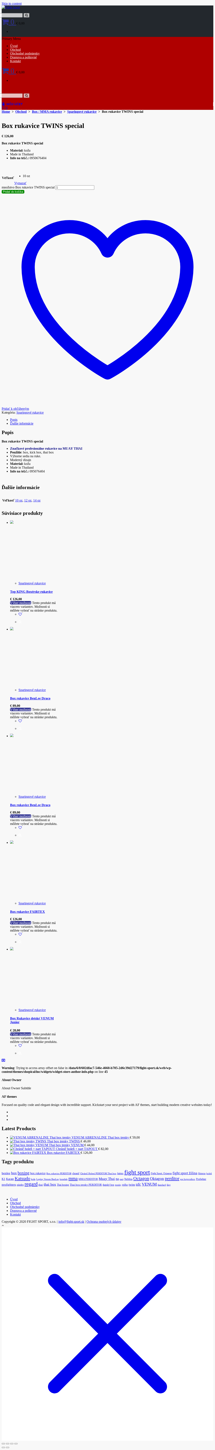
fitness (202, 1173)
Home (6, 111)
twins (132, 1184)
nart (121, 1179)
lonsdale (64, 1179)
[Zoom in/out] (3, 1443)
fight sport (137, 1172)
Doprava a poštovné (23, 57)
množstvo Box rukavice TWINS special (28, 187)
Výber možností (20, 603)
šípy (169, 1185)
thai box (50, 1184)
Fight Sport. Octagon (161, 1173)
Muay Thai (107, 1179)
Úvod (14, 46)
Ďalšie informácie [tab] (21, 423)
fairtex (120, 1173)
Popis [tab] (13, 419)
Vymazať (20, 183)
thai (40, 1184)
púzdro (20, 1184)
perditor (172, 1178)
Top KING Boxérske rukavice (31, 591)
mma (73, 1178)
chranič (75, 1173)
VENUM (149, 1184)
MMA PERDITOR (88, 1179)
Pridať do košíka (13, 191)
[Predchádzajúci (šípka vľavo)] (3, 1447)
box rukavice (38, 1173)
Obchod (15, 49)
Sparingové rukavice (82, 111)
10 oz (18, 500)
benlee (6, 1173)
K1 (3, 1179)
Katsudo (22, 1178)
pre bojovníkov (187, 1179)
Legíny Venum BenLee (47, 1179)
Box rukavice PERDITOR (58, 1173)
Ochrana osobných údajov (104, 1221)
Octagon (141, 1178)
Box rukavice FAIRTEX (27, 911)
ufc (138, 1184)
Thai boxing (63, 1184)
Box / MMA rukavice (47, 111)
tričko (125, 1184)
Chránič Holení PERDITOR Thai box (98, 1173)
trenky (118, 1185)
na (117, 1179)
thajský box (108, 1184)
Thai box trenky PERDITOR (86, 1184)
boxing (23, 1172)
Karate (10, 1179)
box (14, 1173)
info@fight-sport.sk (71, 1221)
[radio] (26, 176)
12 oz (27, 500)
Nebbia (128, 1179)
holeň (209, 1173)
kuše (33, 1179)
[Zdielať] (11, 1443)
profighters (9, 1184)
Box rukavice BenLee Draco (30, 698)
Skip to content (12, 3)
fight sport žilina (185, 1173)
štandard (162, 1185)
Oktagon (157, 1178)
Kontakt (15, 61)
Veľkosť (8, 178)
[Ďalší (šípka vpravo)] (7, 1447)
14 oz (37, 500)
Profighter (201, 1179)
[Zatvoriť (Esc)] (16, 1443)
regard (31, 1184)
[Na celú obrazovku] (7, 1443)
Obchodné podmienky (25, 53)
